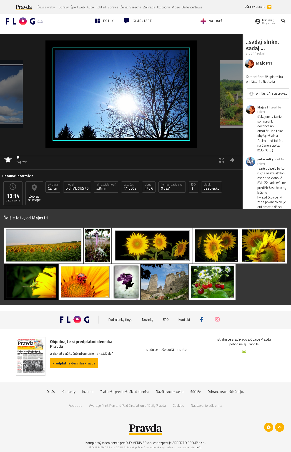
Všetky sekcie (255, 7)
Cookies (178, 405)
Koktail (101, 7)
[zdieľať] (232, 160)
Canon (53, 186)
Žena (124, 7)
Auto (90, 7)
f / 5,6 (149, 186)
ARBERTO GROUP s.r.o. (188, 442)
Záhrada (149, 7)
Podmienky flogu (120, 319)
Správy (64, 7)
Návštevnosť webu (169, 391)
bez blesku (211, 186)
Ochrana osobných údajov (226, 391)
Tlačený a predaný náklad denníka (124, 391)
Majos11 (263, 107)
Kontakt (184, 319)
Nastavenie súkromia (206, 405)
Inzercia (87, 391)
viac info (196, 447)
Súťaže (195, 391)
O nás (51, 391)
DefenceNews (192, 7)
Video (176, 7)
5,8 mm (106, 186)
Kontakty (68, 391)
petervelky (265, 159)
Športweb (77, 7)
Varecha (135, 7)
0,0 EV (172, 186)
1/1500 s (130, 186)
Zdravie (113, 7)
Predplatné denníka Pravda (74, 363)
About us (75, 405)
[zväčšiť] (221, 160)
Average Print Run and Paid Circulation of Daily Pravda (127, 405)
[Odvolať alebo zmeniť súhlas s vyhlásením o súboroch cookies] (268, 427)
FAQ (166, 319)
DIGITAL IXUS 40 (77, 186)
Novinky (147, 319)
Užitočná (163, 7)
